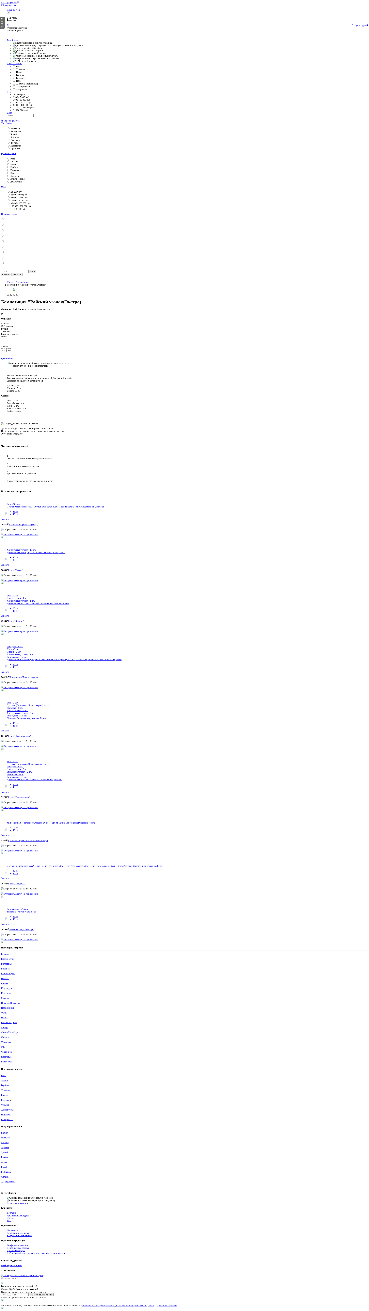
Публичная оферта (16, 1250)
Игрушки (15, 140)
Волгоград (6, 964)
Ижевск (5, 978)
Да (8, 25)
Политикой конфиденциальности (98, 1305)
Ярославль (6, 1057)
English (4, 1133)
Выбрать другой (360, 25)
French (4, 1167)
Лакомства (15, 145)
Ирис (18, 81)
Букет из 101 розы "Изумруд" (23, 524)
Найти (32, 271)
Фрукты (14, 143)
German (5, 1177)
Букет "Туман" (15, 570)
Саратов (5, 1037)
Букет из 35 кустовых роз (21, 929)
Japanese (5, 1147)
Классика (15, 128)
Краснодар (6, 988)
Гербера (20, 75)
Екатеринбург (8, 973)
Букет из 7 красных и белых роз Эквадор (28, 840)
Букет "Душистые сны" (19, 736)
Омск (3, 1012)
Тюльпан (20, 69)
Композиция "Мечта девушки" (24, 677)
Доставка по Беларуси (18, 1215)
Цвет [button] (9, 113)
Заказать (5, 519)
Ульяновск (6, 1042)
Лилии (4, 1080)
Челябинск (6, 1052)
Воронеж (5, 968)
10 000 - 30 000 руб (19, 200)
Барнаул (5, 954)
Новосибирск (7, 1008)
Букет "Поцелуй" (16, 883)
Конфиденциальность (17, 1245)
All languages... (8, 1181)
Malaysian (6, 1137)
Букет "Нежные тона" (19, 797)
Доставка (11, 1213)
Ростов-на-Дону (9, 1022)
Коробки (14, 134)
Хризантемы (7, 1109)
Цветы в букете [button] (14, 63)
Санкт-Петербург (9, 1032)
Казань (4, 983)
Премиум (15, 148)
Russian (4, 1157)
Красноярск (7, 993)
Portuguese (6, 1172)
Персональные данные (18, 1248)
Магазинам (12, 1230)
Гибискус (5, 1114)
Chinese (5, 1142)
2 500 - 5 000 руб (18, 194)
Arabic (4, 1162)
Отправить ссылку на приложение (21, 534)
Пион (19, 72)
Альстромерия (23, 86)
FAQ (9, 1220)
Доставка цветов (9, 1278)
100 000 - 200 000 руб (20, 206)
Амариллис (21, 89)
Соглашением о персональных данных (135, 1305)
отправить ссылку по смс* (41, 1295)
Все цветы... (7, 1119)
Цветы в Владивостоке (18, 282)
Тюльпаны (6, 1090)
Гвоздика (20, 78)
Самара (4, 1027)
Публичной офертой (167, 1305)
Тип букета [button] (12, 40)
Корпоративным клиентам (20, 1233)
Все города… (7, 1061)
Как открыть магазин (17, 1203)
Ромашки (5, 1100)
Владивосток (9, 5)
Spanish (4, 1152)
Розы (3, 1075)
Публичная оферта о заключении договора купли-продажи (36, 1253)
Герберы (5, 1085)
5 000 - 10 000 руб (19, 197)
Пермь (4, 1017)
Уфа (3, 1047)
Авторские (15, 131)
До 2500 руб (16, 192)
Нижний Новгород (10, 1003)
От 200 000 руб (17, 209)
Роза (18, 66)
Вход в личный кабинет (19, 1235)
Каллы (4, 1095)
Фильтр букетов (9, 2)
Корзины (14, 137)
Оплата (10, 1218)
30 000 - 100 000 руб (20, 203)
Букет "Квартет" (16, 621)
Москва (5, 998)
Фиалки (5, 1105)
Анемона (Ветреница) (27, 83)
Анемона (14, 176)
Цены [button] (10, 92)
